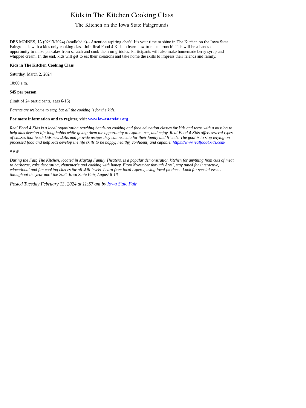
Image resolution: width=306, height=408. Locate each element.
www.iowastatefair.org (108, 119)
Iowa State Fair (122, 183)
